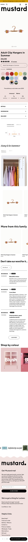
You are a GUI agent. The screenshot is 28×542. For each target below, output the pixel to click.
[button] (5, 61)
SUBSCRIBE (14, 491)
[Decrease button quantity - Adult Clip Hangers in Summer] (2, 539)
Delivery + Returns (6, 522)
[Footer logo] (14, 463)
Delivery (3, 116)
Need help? (5, 518)
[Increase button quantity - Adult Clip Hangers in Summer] (7, 539)
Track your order (6, 520)
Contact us (4, 524)
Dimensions (4, 111)
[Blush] (11, 360)
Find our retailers (6, 527)
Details (3, 106)
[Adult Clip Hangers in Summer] (12, 202)
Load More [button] (14, 337)
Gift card (4, 533)
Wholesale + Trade (6, 529)
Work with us (5, 531)
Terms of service (6, 535)
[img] (4, 274)
